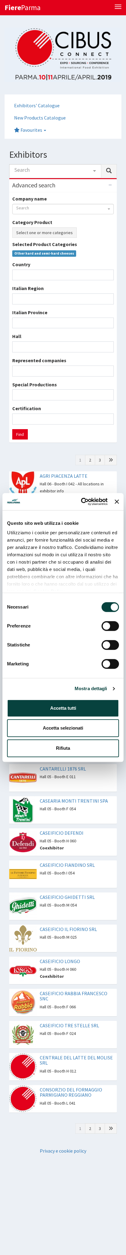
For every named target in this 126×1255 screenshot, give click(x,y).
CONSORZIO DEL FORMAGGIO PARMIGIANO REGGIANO (71, 1092)
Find (20, 434)
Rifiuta (63, 748)
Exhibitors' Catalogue (37, 105)
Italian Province (29, 312)
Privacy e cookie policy (63, 1151)
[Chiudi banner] (117, 501)
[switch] (110, 626)
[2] (111, 460)
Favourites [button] (31, 130)
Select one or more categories (44, 232)
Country (21, 264)
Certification (26, 408)
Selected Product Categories (44, 244)
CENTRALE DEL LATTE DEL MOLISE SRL (76, 1060)
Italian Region (28, 288)
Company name (29, 199)
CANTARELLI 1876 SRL (63, 769)
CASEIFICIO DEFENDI (61, 833)
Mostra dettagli (91, 688)
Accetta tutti (63, 708)
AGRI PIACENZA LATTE (63, 476)
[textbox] (16, 274)
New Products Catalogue (40, 118)
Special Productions (34, 384)
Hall (16, 336)
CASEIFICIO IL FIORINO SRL (68, 929)
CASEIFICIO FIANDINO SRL (67, 865)
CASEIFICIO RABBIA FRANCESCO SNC (73, 996)
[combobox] (55, 171)
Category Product (32, 222)
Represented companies (39, 360)
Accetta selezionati (63, 728)
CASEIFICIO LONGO (60, 961)
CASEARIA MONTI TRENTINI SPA (74, 801)
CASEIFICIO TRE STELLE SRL (69, 1025)
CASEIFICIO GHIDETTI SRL (67, 897)
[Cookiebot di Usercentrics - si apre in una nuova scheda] (82, 502)
